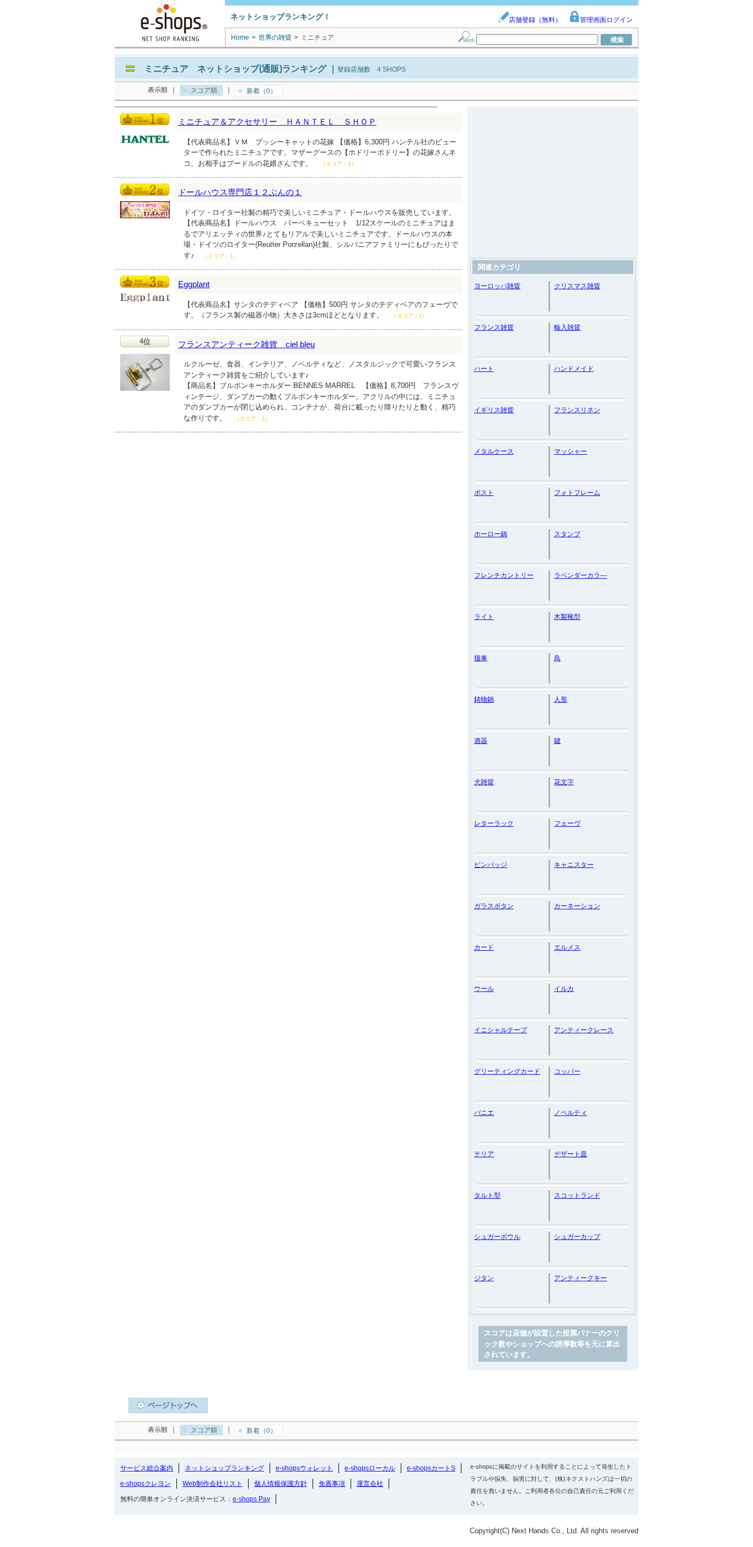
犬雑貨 (484, 782)
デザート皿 (570, 1154)
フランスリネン (577, 410)
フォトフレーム (577, 493)
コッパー (567, 1071)
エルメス (567, 947)
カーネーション (577, 906)
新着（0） (261, 91)
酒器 (480, 741)
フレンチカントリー (504, 575)
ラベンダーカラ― (580, 575)
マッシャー (570, 451)
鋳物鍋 (484, 699)
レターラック (494, 823)
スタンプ (567, 534)
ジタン (484, 1278)
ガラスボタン (494, 906)
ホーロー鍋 (490, 534)
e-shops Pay (251, 1499)
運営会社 (370, 1483)
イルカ (564, 989)
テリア (484, 1154)
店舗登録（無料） (535, 20)
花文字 (564, 782)
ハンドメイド (574, 369)
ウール (484, 989)
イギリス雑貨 (494, 410)
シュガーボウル (497, 1237)
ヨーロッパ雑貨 (497, 286)
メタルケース (494, 451)
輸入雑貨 (567, 327)
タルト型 (487, 1195)
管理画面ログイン (606, 20)
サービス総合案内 (146, 1468)
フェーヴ (567, 823)
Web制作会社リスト (212, 1483)
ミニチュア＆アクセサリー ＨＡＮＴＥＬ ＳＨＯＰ (277, 121)
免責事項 (332, 1483)
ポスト (484, 493)
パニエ (484, 1113)
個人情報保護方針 (280, 1483)
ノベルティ (570, 1113)
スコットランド (577, 1195)
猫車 (480, 658)
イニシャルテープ (500, 1030)
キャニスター (574, 865)
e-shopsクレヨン (145, 1483)
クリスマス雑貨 (577, 286)
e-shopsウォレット (304, 1468)
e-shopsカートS (431, 1468)
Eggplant (193, 284)
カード (484, 947)
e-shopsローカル (370, 1468)
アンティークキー (580, 1278)
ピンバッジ (490, 865)
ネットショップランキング (224, 1468)
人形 (560, 699)
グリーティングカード (507, 1071)
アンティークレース (584, 1030)
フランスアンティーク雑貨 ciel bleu (246, 344)
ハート (484, 369)
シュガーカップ (577, 1237)
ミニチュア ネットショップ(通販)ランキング (235, 68)
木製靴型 (567, 617)
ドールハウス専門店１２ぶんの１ (240, 192)
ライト (484, 617)
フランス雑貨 (494, 327)
